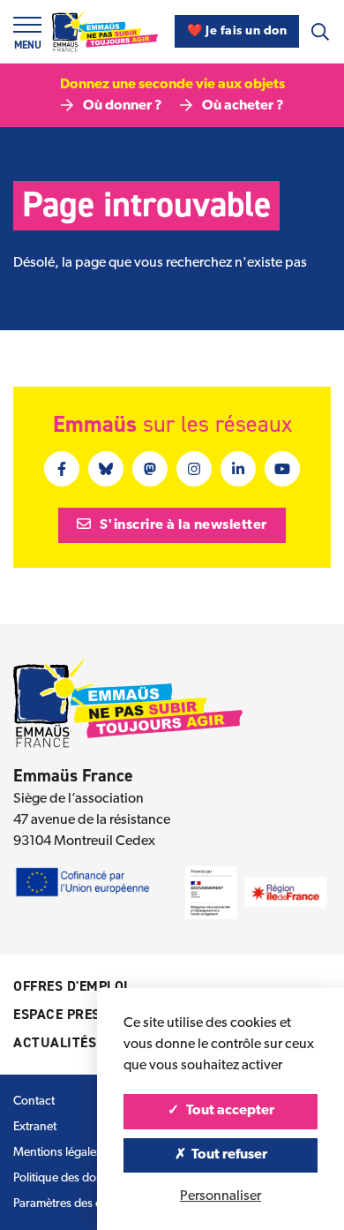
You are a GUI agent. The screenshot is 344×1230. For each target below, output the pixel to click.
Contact (34, 1101)
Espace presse (64, 1014)
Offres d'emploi (71, 986)
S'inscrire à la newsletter (181, 525)
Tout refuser (228, 1155)
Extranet (34, 1127)
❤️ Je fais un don (237, 31)
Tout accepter (228, 1111)
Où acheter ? (243, 106)
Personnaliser (220, 1196)
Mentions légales (57, 1152)
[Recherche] (320, 31)
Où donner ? (122, 106)
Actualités (54, 1042)
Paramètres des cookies (74, 1204)
